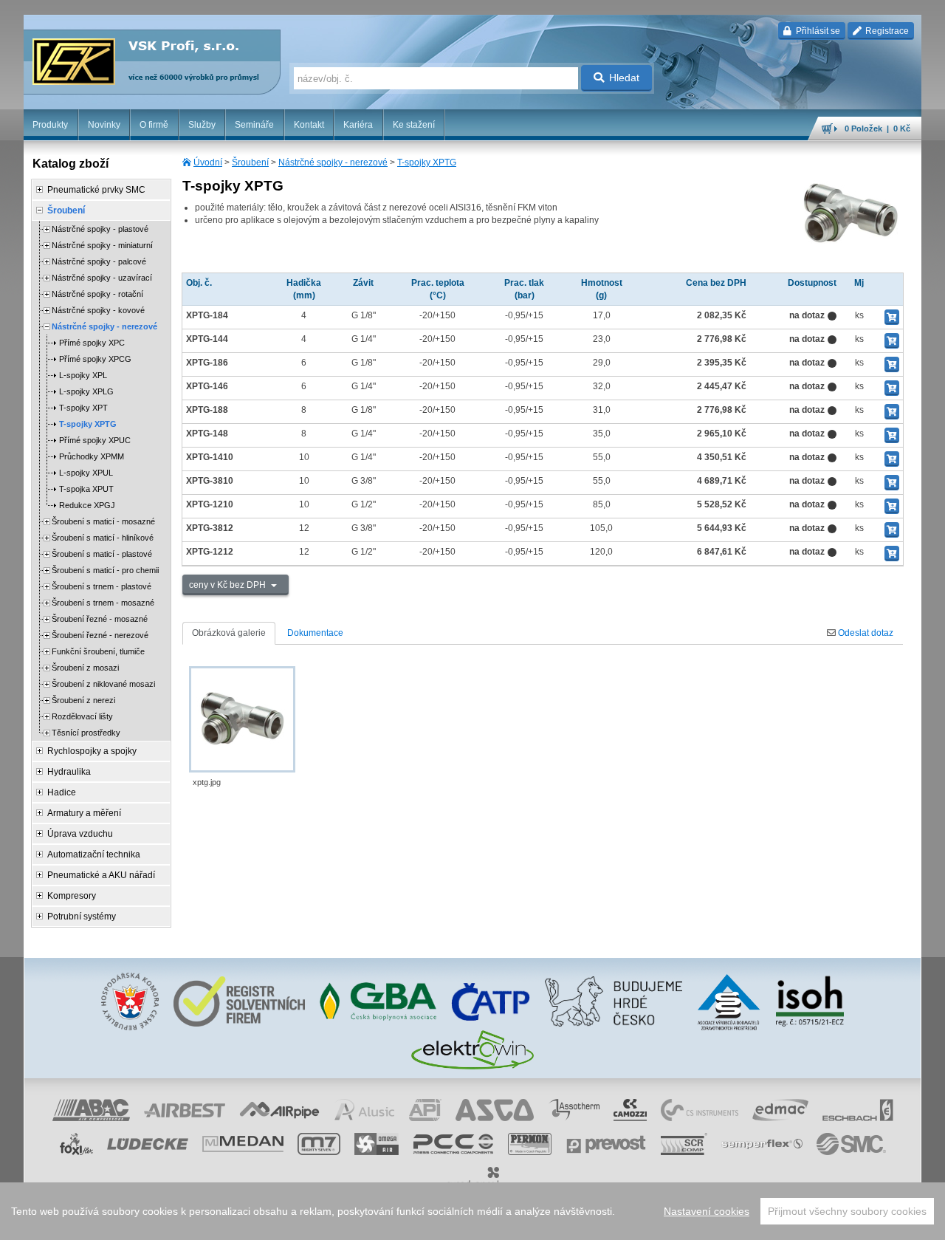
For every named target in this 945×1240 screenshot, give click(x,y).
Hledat (624, 77)
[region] (472, 1211)
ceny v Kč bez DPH (228, 585)
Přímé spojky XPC (92, 342)
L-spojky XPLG (86, 391)
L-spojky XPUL (86, 472)
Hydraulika (69, 772)
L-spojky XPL (83, 375)
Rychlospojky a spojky (92, 751)
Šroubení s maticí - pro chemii (105, 570)
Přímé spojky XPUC (95, 440)
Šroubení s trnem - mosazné (103, 602)
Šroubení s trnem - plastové (101, 586)
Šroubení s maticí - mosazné (103, 521)
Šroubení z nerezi (83, 700)
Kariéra (358, 125)
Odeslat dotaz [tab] (864, 633)
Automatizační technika (93, 854)
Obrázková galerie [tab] (229, 633)
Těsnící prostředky (86, 732)
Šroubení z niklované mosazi (103, 683)
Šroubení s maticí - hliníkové (103, 537)
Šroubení (250, 162)
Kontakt (309, 125)
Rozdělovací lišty (82, 716)
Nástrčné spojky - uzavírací (102, 277)
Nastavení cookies (706, 1211)
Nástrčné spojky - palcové (99, 261)
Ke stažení (414, 125)
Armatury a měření (84, 813)
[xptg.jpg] (242, 719)
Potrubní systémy (81, 916)
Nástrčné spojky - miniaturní (102, 245)
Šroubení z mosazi (85, 667)
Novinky (104, 125)
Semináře (254, 125)
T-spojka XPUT (86, 488)
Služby (202, 125)
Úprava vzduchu (80, 834)
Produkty (50, 125)
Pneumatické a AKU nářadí (101, 875)
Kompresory (71, 896)
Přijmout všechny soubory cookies (847, 1211)
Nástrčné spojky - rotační (97, 294)
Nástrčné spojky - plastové (100, 229)
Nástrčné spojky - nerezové (333, 162)
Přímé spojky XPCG (95, 358)
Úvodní (207, 162)
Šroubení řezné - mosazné (100, 618)
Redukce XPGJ (87, 505)
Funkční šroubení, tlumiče (98, 651)
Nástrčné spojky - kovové (98, 310)
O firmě (154, 125)
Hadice (61, 792)
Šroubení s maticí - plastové (102, 553)
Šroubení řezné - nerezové (100, 635)
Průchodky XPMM (91, 456)
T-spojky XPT (83, 407)
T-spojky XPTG (426, 162)
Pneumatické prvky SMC (96, 190)
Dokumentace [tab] (315, 633)
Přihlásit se (817, 31)
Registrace (886, 31)
